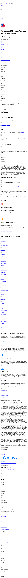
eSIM (2, 18)
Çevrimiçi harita (4, 463)
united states (3, 20)
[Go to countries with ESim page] (4, 134)
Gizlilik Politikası (11, 469)
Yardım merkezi (12, 463)
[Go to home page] (5, 2)
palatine (2, 23)
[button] (14, 472)
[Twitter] (1, 461)
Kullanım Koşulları (4, 469)
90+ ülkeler (22, 132)
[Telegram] (4, 461)
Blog (8, 463)
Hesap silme (18, 469)
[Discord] (3, 461)
